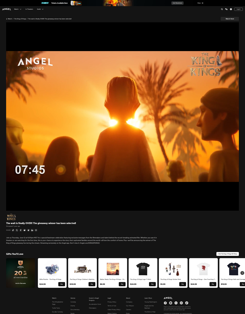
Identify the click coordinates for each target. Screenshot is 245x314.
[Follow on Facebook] (165, 302)
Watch (10, 19)
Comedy (73, 302)
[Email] (36, 230)
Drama (73, 306)
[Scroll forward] (242, 273)
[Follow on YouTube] (170, 302)
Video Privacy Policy (114, 309)
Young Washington (151, 302)
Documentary (75, 309)
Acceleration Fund (95, 304)
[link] (29, 9)
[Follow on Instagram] (181, 302)
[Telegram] (28, 230)
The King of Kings (20, 19)
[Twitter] (16, 230)
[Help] (231, 9)
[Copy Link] (13, 230)
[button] (20, 9)
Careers (128, 309)
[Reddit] (24, 230)
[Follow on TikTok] (186, 302)
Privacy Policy (112, 302)
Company (129, 302)
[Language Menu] (226, 9)
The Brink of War (150, 312)
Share (8, 230)
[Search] (222, 9)
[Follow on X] (176, 302)
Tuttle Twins (56, 308)
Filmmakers (92, 308)
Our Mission (130, 306)
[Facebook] (20, 230)
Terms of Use (112, 306)
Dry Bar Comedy (57, 312)
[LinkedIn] (32, 230)
